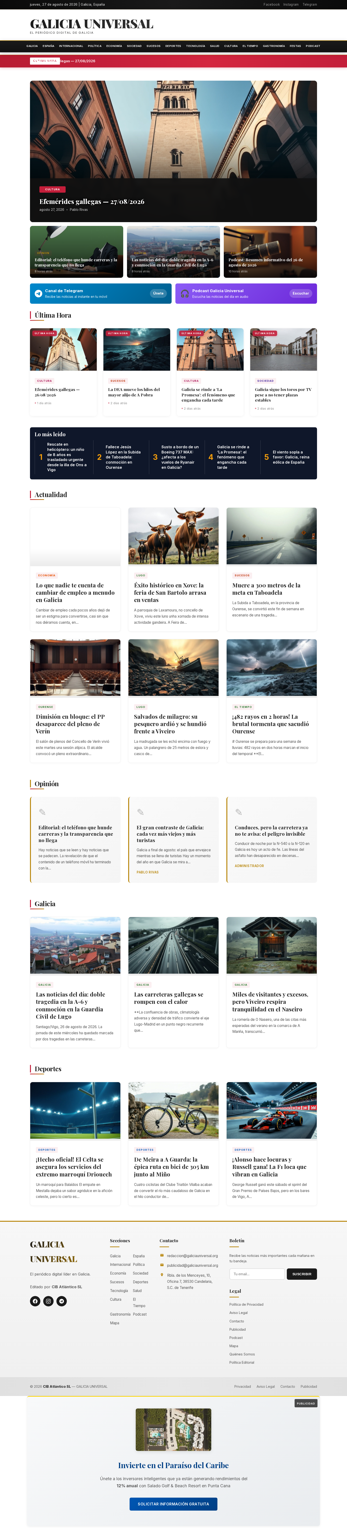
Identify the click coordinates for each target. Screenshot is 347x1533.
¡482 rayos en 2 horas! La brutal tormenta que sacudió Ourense (270, 724)
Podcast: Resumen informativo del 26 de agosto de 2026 (266, 262)
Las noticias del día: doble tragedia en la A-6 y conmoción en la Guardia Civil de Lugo (172, 262)
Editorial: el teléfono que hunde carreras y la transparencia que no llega (76, 262)
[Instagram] (48, 1301)
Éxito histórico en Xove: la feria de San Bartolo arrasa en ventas (170, 592)
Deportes (173, 46)
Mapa (114, 1323)
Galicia (32, 46)
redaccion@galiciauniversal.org (192, 1256)
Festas (295, 46)
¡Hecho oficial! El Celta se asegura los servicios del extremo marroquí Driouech (74, 1166)
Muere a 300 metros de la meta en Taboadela (266, 588)
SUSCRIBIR (302, 1274)
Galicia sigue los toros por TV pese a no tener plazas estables (283, 394)
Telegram (310, 4)
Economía (114, 46)
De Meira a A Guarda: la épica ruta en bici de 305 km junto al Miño (171, 1166)
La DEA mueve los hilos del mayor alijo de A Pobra (134, 391)
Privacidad (242, 1386)
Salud (215, 46)
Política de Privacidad (246, 1304)
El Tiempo (250, 46)
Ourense (45, 707)
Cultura (231, 46)
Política (95, 46)
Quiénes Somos (242, 1354)
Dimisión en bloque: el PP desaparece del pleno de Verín (70, 724)
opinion (43, 253)
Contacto (236, 1321)
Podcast (313, 46)
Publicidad (237, 1329)
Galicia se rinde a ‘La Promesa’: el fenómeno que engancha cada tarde (208, 394)
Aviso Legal (238, 1313)
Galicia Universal (91, 23)
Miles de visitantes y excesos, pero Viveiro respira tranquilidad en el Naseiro (270, 1001)
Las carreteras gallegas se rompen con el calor (168, 997)
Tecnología (195, 46)
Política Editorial (241, 1362)
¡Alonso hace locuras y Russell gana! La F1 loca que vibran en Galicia (269, 1166)
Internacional (71, 46)
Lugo (140, 575)
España (48, 46)
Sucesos (154, 46)
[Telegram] (61, 1301)
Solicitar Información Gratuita (173, 1504)
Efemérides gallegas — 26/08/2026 (57, 391)
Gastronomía (274, 46)
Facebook (271, 4)
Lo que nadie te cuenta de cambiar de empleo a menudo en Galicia (75, 592)
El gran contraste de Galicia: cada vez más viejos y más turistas (170, 833)
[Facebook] (35, 1301)
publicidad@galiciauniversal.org (192, 1265)
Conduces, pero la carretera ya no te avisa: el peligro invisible (271, 830)
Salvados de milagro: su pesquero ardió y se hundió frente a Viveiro (170, 724)
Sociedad (134, 46)
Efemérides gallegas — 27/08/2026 (88, 61)
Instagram (291, 4)
